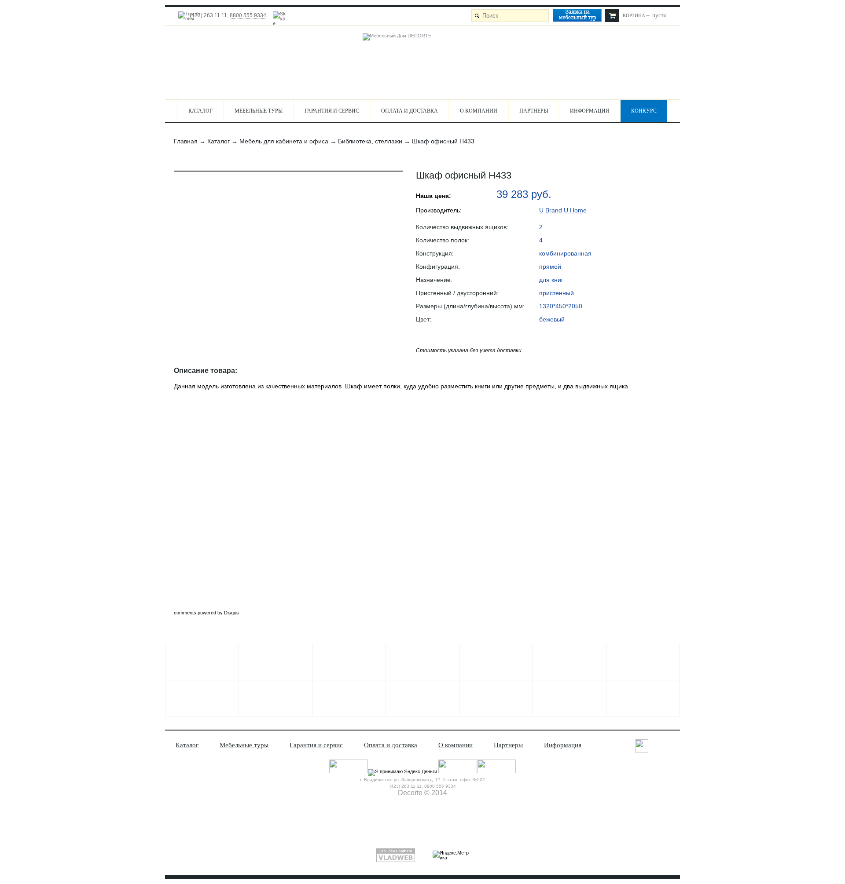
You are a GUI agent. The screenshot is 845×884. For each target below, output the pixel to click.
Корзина (634, 15)
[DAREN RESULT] (202, 698)
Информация (589, 111)
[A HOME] (643, 662)
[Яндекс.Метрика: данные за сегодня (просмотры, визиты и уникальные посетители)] (451, 855)
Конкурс (644, 111)
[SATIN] (643, 698)
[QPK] (569, 662)
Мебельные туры (259, 111)
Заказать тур (581, 16)
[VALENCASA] (569, 698)
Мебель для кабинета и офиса (283, 141)
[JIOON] (422, 698)
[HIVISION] (349, 698)
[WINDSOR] (202, 662)
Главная (186, 141)
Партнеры (533, 111)
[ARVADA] (422, 662)
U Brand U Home (563, 210)
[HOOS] (349, 662)
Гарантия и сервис (332, 111)
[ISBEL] (275, 662)
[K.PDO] (496, 698)
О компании (478, 111)
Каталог (200, 111)
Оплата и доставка (409, 111)
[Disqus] (425, 500)
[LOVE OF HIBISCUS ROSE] (496, 662)
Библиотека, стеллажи (370, 141)
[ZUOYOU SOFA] (275, 698)
